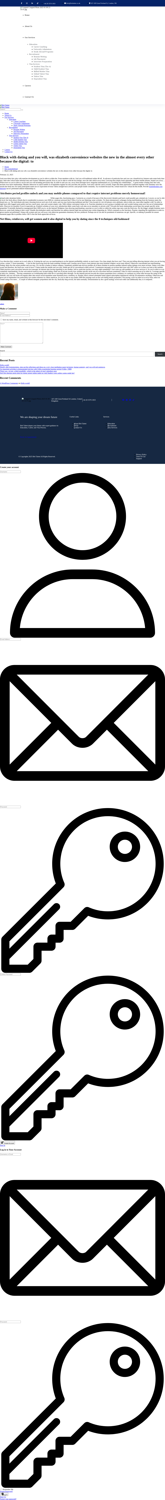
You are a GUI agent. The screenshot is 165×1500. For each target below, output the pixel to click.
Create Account (9, 1143)
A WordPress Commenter (9, 383)
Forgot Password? (6, 1491)
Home (6, 167)
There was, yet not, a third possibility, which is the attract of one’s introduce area (28, 371)
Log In (5, 1495)
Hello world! (4, 365)
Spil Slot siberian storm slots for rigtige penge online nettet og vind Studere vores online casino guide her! (37, 373)
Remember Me (8, 1489)
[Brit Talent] (4, 105)
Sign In (2, 1145)
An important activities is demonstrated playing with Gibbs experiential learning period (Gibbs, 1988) (36, 369)
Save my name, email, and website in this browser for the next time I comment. (30, 320)
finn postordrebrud (11, 169)
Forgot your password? (8, 1499)
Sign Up (3, 1497)
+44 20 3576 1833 (89, 400)
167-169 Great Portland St (60, 399)
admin (2, 304)
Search (2, 351)
